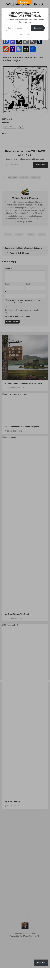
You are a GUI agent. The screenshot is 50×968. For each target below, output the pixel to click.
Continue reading (25, 35)
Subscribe (38, 28)
